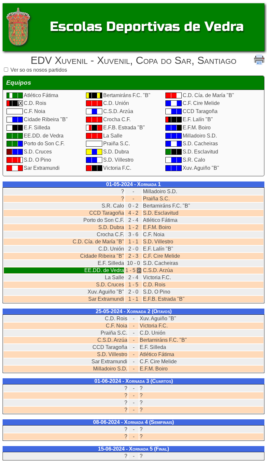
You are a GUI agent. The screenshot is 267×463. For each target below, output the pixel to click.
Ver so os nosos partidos (38, 70)
